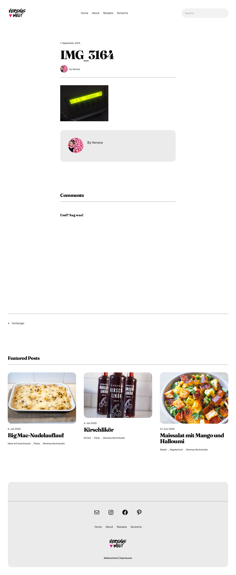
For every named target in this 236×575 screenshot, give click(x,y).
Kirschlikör (99, 430)
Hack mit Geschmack (19, 443)
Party (97, 437)
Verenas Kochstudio (54, 443)
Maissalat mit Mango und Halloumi (192, 438)
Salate (163, 449)
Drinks (87, 437)
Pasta (37, 443)
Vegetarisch (176, 449)
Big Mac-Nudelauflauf (36, 435)
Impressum (126, 558)
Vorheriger (18, 323)
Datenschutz (111, 558)
